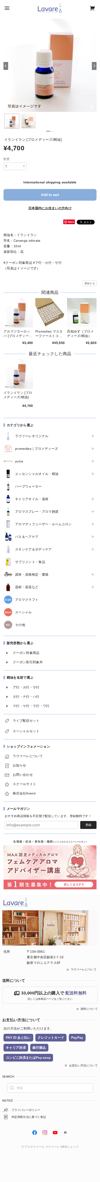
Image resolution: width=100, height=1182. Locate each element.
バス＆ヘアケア (26, 537)
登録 (88, 825)
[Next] (94, 66)
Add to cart (50, 195)
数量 (6, 159)
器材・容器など (26, 587)
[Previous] (5, 66)
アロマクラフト (26, 599)
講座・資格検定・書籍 (31, 574)
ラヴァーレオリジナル (31, 436)
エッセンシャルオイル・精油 (36, 474)
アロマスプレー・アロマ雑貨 (36, 511)
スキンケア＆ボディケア (33, 549)
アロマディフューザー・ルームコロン (43, 524)
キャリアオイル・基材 (31, 499)
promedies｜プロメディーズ (36, 448)
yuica (19, 461)
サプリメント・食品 (30, 562)
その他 (20, 625)
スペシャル (23, 612)
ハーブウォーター (28, 486)
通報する (89, 283)
